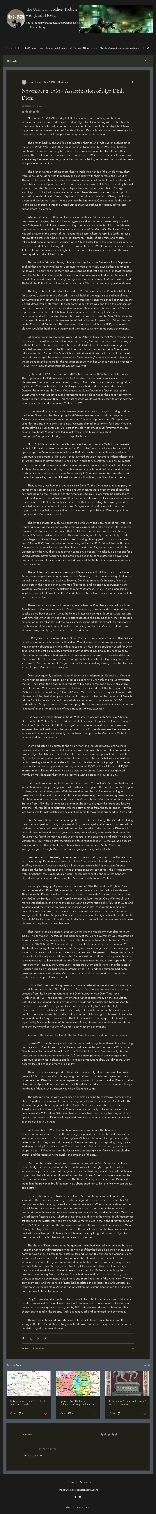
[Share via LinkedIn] (38, 1338)
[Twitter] (147, 48)
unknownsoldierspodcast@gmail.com (120, 48)
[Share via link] (45, 1338)
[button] (145, 61)
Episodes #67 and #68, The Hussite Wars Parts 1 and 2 (28, 1402)
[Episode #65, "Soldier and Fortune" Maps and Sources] (127, 1383)
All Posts (11, 61)
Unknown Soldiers (78, 1482)
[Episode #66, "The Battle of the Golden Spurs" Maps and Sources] (78, 1383)
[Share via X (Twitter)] (30, 1338)
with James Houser (41, 15)
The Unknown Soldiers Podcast (51, 9)
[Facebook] (143, 48)
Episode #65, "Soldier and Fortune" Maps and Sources (127, 1402)
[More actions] (132, 82)
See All (146, 1365)
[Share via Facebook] (23, 1338)
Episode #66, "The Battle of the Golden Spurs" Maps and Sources (77, 1402)
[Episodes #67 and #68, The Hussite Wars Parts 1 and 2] (29, 1383)
